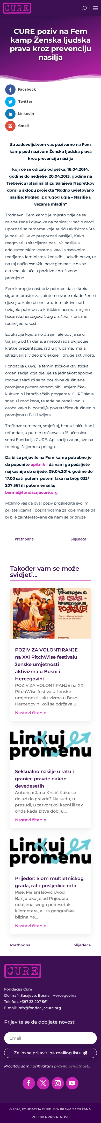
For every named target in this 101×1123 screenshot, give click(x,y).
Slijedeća (82, 945)
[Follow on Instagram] (58, 1083)
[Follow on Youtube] (72, 1083)
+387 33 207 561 (34, 1001)
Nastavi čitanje (30, 712)
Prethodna (20, 945)
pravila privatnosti (71, 1066)
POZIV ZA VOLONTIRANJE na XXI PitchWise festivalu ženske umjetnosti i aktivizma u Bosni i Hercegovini (46, 664)
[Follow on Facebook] (29, 1083)
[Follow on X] (43, 1083)
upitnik (38, 464)
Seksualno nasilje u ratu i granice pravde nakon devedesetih (44, 779)
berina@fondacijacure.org (31, 492)
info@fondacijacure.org (39, 1008)
